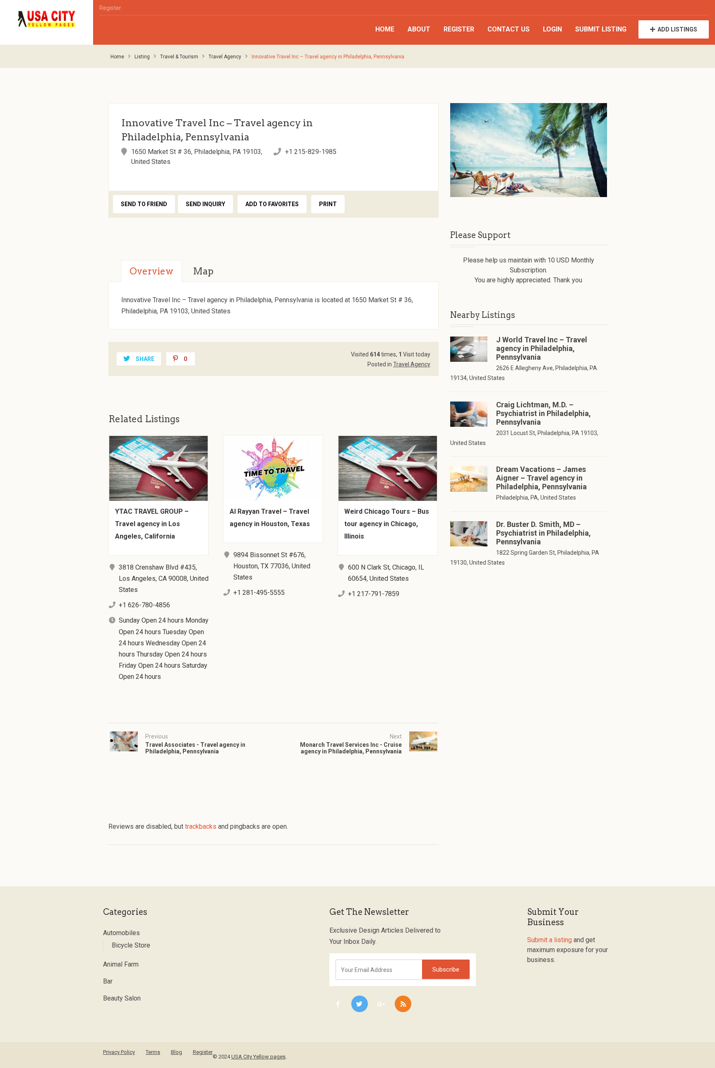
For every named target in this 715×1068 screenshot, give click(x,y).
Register (110, 8)
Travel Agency (225, 57)
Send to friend (144, 204)
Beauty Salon (122, 998)
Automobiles (121, 933)
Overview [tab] (151, 271)
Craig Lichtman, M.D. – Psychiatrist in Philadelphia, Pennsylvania (543, 413)
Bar (108, 981)
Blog (176, 1052)
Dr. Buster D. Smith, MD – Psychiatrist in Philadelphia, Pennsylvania (543, 533)
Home (384, 29)
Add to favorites (272, 204)
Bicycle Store (131, 945)
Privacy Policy (119, 1052)
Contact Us (508, 29)
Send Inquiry (205, 204)
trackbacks (200, 826)
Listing (142, 57)
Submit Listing (600, 29)
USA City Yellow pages (258, 1057)
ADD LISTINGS (677, 29)
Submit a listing (549, 940)
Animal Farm (121, 964)
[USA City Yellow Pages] (47, 19)
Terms (153, 1052)
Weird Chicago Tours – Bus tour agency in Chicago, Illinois (386, 524)
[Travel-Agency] (528, 150)
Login (552, 29)
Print (328, 204)
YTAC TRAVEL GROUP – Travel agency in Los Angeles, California (152, 524)
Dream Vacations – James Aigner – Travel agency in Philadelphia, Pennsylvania (541, 478)
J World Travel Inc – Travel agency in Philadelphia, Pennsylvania (541, 348)
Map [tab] (203, 271)
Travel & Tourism (179, 57)
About (419, 29)
